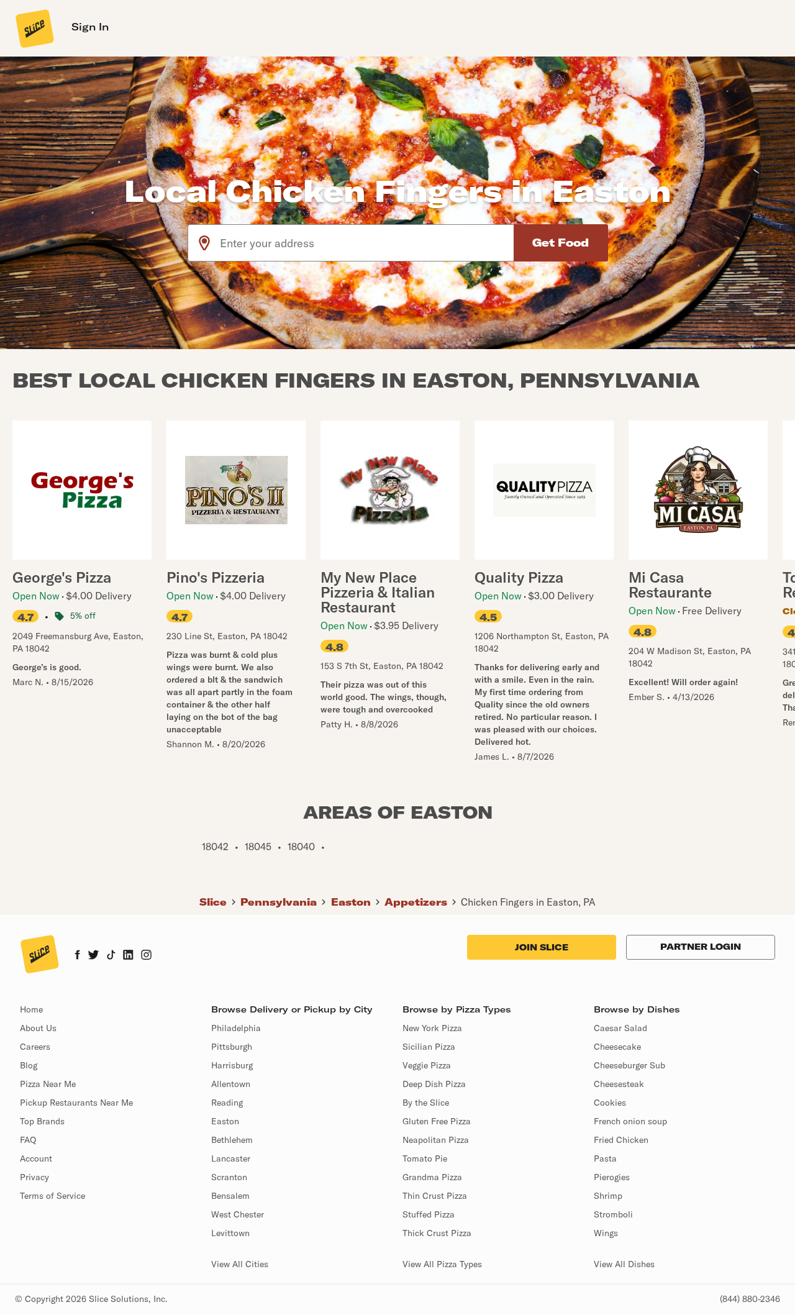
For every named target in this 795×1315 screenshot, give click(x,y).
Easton (351, 902)
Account (36, 1158)
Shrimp (608, 1195)
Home (31, 1009)
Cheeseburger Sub (629, 1065)
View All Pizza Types (442, 1264)
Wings (606, 1233)
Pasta (605, 1158)
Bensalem (230, 1195)
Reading (227, 1102)
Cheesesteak (619, 1084)
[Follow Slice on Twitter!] (93, 956)
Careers (35, 1046)
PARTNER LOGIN (700, 946)
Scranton (229, 1177)
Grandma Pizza (432, 1177)
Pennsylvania (278, 902)
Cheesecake (617, 1046)
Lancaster (230, 1158)
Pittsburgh (231, 1046)
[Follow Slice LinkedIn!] (128, 956)
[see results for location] (204, 243)
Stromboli (613, 1214)
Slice (213, 902)
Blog (28, 1065)
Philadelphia (236, 1028)
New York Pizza (432, 1028)
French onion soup (630, 1121)
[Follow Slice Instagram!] (146, 956)
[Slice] (33, 28)
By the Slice (425, 1102)
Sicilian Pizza (428, 1046)
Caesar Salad (620, 1028)
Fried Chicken (621, 1139)
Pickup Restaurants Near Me (76, 1102)
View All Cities (239, 1264)
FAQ (28, 1139)
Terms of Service (52, 1195)
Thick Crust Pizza (436, 1233)
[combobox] (367, 243)
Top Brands (42, 1121)
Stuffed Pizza (428, 1214)
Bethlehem (232, 1139)
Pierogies (612, 1177)
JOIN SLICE (541, 947)
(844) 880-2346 (750, 1298)
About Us (38, 1028)
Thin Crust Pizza (434, 1195)
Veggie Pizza (426, 1065)
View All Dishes (624, 1264)
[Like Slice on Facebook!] (77, 956)
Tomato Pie (424, 1158)
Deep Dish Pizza (434, 1084)
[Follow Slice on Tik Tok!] (111, 956)
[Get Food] (561, 243)
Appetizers (415, 902)
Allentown (230, 1084)
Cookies (610, 1102)
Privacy (34, 1177)
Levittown (230, 1233)
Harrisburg (232, 1065)
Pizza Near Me (48, 1084)
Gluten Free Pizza (436, 1121)
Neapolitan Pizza (435, 1139)
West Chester (237, 1214)
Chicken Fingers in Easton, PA (528, 902)
